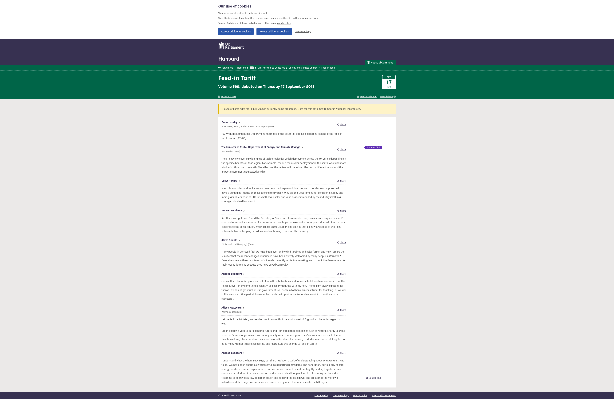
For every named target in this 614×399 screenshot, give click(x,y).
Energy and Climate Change (303, 67)
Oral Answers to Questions (271, 67)
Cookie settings (303, 31)
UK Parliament (225, 67)
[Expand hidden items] (252, 67)
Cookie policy (321, 395)
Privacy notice (360, 395)
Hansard (228, 58)
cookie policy (284, 23)
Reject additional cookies (274, 31)
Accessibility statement (384, 395)
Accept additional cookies (236, 31)
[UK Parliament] (231, 45)
